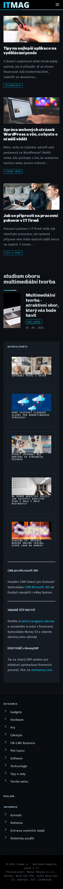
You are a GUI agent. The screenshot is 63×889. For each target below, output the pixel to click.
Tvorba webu (13, 171)
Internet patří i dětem (29, 375)
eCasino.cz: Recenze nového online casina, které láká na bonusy (28, 543)
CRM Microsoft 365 (37, 587)
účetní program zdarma (37, 621)
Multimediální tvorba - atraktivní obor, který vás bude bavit (42, 305)
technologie (13, 85)
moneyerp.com (41, 670)
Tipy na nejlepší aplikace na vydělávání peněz (30, 50)
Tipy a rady (13, 253)
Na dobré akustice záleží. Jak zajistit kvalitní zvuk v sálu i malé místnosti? (31, 500)
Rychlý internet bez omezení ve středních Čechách (27, 457)
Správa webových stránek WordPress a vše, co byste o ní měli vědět (31, 134)
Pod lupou (33, 321)
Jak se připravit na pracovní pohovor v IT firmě (31, 218)
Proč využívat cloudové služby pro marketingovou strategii (30, 415)
